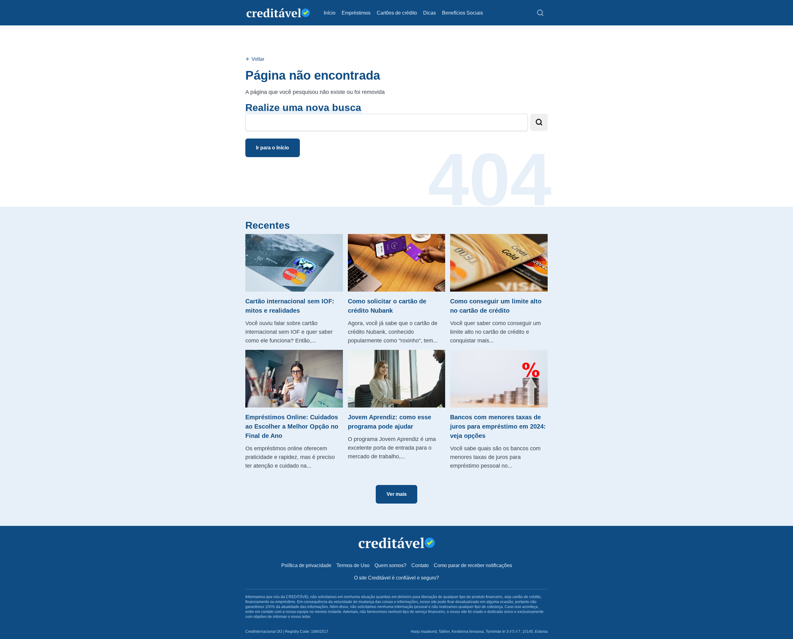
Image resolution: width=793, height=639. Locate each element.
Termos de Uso (353, 565)
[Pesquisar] (540, 13)
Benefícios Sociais (462, 12)
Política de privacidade (306, 565)
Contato (420, 565)
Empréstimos (356, 12)
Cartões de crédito (397, 12)
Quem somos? (390, 565)
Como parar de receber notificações (473, 565)
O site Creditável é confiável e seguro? (396, 577)
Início (329, 12)
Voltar (257, 59)
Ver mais (397, 494)
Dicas (429, 12)
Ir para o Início (272, 147)
